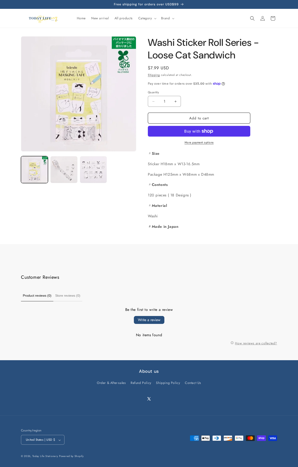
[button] (146, 18)
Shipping (154, 75)
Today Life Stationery (45, 456)
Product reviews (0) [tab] (37, 295)
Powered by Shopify (71, 456)
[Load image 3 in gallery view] (93, 169)
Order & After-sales (111, 382)
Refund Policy (141, 382)
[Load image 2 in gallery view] (63, 169)
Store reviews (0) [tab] (67, 295)
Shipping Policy (168, 382)
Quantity (153, 92)
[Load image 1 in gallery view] (34, 169)
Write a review (149, 320)
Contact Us (193, 382)
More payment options (199, 142)
